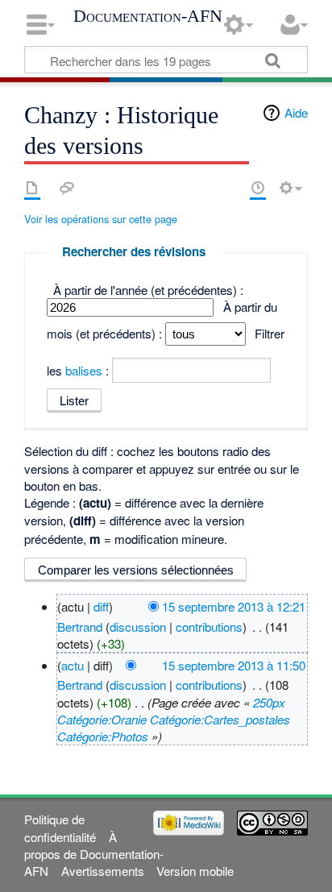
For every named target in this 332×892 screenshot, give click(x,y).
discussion (138, 626)
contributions (209, 626)
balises (83, 370)
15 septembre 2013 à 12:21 (233, 606)
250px (269, 702)
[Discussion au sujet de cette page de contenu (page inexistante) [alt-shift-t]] (67, 188)
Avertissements (102, 870)
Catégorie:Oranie (102, 719)
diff (101, 606)
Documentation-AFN (147, 16)
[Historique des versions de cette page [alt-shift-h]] (258, 188)
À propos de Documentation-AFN (94, 854)
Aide (296, 112)
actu (72, 665)
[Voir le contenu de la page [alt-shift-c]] (32, 188)
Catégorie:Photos (102, 736)
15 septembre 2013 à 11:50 (233, 665)
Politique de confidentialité (60, 827)
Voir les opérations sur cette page (100, 218)
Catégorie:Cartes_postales (220, 719)
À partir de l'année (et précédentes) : (148, 289)
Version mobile (195, 870)
